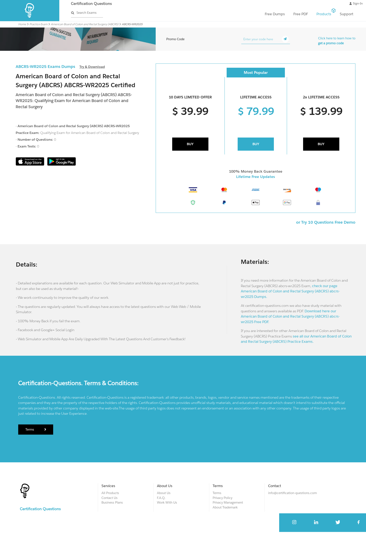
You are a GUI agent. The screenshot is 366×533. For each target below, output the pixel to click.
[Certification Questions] (30, 20)
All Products (110, 493)
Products (323, 14)
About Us (164, 493)
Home (22, 24)
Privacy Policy (222, 498)
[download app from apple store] (30, 164)
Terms (30, 429)
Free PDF (300, 14)
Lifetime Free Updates (255, 176)
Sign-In (358, 3)
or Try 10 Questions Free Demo (325, 222)
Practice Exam (38, 24)
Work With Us (167, 502)
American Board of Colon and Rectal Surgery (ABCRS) (84, 24)
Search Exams (86, 13)
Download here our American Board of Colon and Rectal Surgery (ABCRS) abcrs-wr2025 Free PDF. (290, 316)
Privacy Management (228, 502)
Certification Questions (91, 3)
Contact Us (109, 498)
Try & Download (92, 67)
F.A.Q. (161, 498)
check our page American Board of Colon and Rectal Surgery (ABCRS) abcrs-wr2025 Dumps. (290, 291)
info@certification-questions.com (292, 493)
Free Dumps (275, 14)
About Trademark (225, 507)
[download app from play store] (61, 164)
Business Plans (112, 502)
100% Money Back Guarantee (255, 171)
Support (346, 14)
